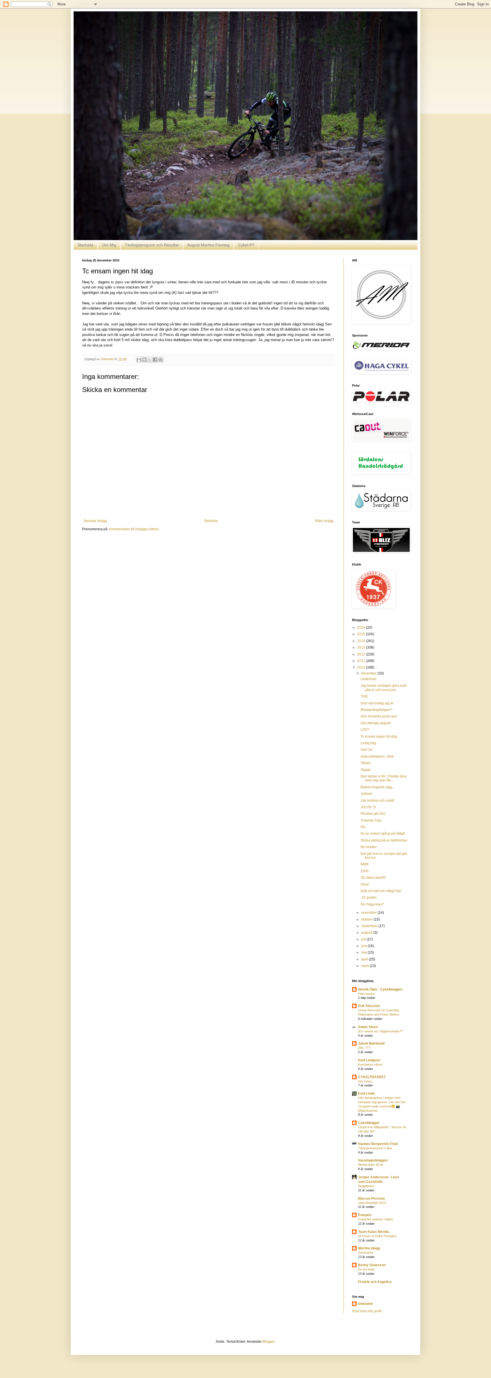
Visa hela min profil (367, 1311)
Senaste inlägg (95, 521)
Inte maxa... (366, 1081)
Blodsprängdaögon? (376, 710)
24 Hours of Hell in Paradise (377, 1236)
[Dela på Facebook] (155, 359)
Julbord (366, 794)
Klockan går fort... (374, 814)
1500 (365, 871)
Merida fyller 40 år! (371, 1164)
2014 (361, 641)
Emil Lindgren (369, 1060)
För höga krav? (372, 904)
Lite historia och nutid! (377, 801)
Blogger (268, 1342)
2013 (361, 647)
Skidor (366, 763)
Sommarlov (366, 1252)
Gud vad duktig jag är (377, 703)
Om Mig (109, 245)
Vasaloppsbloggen (373, 1160)
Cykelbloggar (369, 1123)
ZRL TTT (364, 1047)
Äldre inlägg (324, 521)
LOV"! (365, 730)
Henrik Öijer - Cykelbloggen (380, 989)
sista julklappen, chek (377, 756)
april (365, 959)
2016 (361, 628)
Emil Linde (366, 1094)
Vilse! (365, 884)
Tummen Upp (371, 820)
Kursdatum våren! (370, 1064)
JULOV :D (368, 807)
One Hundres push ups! (379, 716)
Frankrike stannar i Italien (375, 1219)
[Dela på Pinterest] (160, 359)
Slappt (366, 770)
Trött (364, 696)
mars (365, 966)
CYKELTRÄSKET (372, 1077)
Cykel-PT (246, 245)
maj (364, 952)
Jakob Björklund (371, 1043)
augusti (367, 933)
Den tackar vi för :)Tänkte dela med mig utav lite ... (384, 778)
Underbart (368, 679)
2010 (361, 667)
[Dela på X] (150, 359)
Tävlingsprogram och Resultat (152, 245)
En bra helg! (366, 1269)
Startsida (85, 245)
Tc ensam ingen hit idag (379, 736)
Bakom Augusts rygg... (378, 787)
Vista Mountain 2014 (372, 1202)
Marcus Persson (371, 1198)
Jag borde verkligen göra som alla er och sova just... (384, 688)
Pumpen (364, 1215)
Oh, (363, 827)
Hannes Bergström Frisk (378, 1144)
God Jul (367, 750)
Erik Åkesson (369, 1006)
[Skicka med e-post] (139, 359)
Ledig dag (368, 743)
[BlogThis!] (144, 359)
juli (364, 939)
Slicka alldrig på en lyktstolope (384, 840)
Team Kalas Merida (373, 1232)
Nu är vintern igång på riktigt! (383, 834)
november (369, 913)
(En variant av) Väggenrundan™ (380, 1031)
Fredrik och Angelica (375, 1282)
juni (364, 946)
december (369, 673)
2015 (361, 634)
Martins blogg (369, 1248)
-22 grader (369, 898)
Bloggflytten (366, 1186)
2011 (361, 661)
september (369, 926)
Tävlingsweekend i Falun (375, 1148)
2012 (361, 654)
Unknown (365, 1304)
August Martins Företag (208, 245)
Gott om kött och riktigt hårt (381, 891)
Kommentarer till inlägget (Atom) (134, 529)
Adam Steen (368, 1027)
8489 (365, 864)
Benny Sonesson (372, 1265)
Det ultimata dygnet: (376, 723)
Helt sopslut (366, 993)
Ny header (369, 847)
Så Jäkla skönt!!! (373, 878)
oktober (367, 919)
